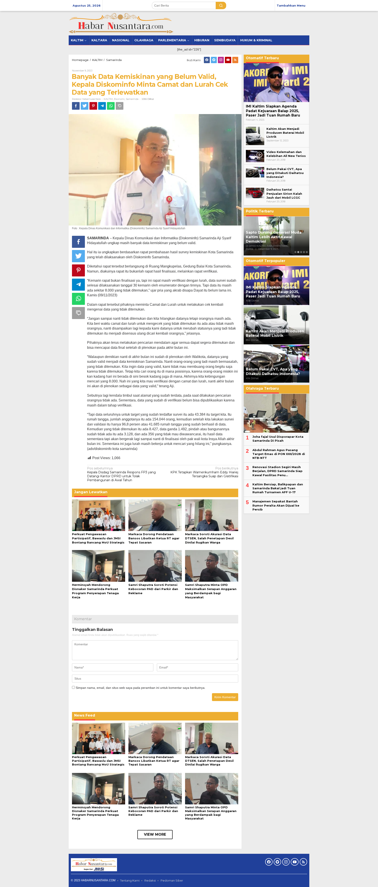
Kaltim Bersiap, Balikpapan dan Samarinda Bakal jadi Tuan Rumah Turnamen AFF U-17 (277, 488)
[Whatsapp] (111, 106)
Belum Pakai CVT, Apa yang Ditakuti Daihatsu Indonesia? (285, 173)
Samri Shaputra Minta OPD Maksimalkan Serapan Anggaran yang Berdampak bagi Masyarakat (210, 812)
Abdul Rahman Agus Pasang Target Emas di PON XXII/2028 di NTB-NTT (278, 454)
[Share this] (76, 106)
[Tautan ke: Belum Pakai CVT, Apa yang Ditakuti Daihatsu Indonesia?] (255, 172)
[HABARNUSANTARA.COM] (121, 23)
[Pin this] (93, 106)
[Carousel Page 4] (304, 252)
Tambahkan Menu (291, 5)
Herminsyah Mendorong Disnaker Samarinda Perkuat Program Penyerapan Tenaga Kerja (95, 812)
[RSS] (235, 60)
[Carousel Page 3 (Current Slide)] (301, 252)
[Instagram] (221, 60)
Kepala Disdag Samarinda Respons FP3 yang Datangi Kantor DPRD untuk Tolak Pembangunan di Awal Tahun (121, 474)
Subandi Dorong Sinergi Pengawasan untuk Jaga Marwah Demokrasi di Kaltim (273, 237)
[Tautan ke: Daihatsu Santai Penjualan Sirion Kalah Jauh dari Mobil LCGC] (255, 193)
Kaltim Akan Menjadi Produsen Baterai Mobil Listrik (285, 132)
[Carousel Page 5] (307, 252)
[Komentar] (119, 106)
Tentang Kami (130, 880)
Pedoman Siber (172, 880)
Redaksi (150, 880)
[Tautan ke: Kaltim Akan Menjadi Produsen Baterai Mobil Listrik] (255, 136)
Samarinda (132, 99)
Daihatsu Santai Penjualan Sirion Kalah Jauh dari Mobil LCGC (284, 193)
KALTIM (108, 99)
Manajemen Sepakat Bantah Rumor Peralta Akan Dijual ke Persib (275, 505)
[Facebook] (207, 60)
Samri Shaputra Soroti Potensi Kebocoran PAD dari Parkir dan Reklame (153, 589)
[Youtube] (228, 60)
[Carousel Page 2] (298, 252)
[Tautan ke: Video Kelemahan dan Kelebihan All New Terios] (255, 156)
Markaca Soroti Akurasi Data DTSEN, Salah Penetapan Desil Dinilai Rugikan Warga (209, 538)
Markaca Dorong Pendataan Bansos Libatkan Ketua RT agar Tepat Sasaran (153, 538)
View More (155, 834)
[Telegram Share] (102, 106)
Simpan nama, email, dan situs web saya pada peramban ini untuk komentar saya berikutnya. (140, 687)
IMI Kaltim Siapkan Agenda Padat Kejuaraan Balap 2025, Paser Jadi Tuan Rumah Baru (273, 111)
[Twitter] (214, 60)
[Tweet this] (84, 106)
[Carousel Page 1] (295, 252)
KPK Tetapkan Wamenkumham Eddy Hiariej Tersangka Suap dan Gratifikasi (204, 472)
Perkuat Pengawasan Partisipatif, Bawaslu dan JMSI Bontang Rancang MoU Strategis (98, 538)
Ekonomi (119, 99)
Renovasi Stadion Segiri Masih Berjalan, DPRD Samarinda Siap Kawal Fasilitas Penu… (277, 471)
